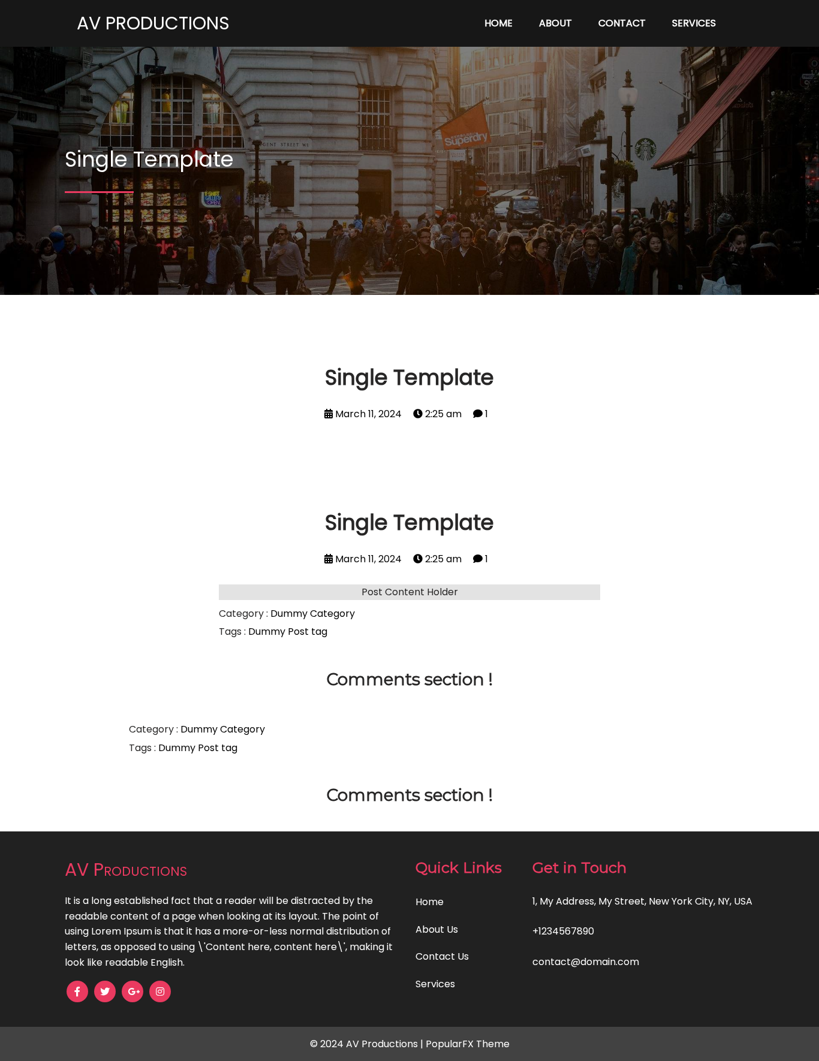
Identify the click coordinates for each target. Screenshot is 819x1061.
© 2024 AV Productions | (368, 1044)
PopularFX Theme (468, 1044)
